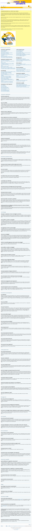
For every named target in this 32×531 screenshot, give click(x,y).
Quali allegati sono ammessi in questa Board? (21, 80)
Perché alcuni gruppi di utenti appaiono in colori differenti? (23, 54)
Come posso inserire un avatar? (5, 66)
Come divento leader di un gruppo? (20, 53)
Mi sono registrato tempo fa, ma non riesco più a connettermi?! (7, 54)
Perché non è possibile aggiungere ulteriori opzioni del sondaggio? (7, 75)
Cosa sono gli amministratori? (19, 50)
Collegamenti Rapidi (1, 6)
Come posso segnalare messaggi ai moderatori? (7, 79)
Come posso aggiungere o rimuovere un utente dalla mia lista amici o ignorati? (23, 65)
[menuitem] (28, 6)
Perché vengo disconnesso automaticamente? (6, 56)
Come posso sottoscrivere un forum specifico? (22, 76)
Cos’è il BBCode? (3, 85)
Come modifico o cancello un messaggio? (6, 72)
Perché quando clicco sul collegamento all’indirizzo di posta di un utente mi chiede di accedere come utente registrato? (8, 68)
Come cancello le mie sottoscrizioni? (20, 77)
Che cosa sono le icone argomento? (5, 91)
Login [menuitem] (30, 6)
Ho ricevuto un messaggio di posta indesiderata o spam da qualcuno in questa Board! (23, 60)
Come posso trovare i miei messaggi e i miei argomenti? (23, 71)
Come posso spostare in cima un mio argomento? (7, 82)
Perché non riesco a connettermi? (5, 53)
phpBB (13, 527)
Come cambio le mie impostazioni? (5, 60)
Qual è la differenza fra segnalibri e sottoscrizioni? (22, 74)
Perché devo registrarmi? (4, 50)
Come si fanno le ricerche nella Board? (21, 68)
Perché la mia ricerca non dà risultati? (20, 69)
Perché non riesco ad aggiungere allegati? (6, 77)
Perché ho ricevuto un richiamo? (5, 78)
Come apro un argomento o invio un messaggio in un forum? (8, 71)
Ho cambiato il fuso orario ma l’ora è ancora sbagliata (7, 63)
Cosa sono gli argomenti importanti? (5, 89)
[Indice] (16, 3)
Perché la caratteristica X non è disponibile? (21, 84)
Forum (5, 6)
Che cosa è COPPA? (3, 51)
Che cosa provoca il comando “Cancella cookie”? (7, 57)
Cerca (2, 7)
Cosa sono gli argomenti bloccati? (5, 90)
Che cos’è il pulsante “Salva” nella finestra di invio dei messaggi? (7, 80)
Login (4, 7)
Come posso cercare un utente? (20, 70)
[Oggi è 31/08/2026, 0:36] (30, 9)
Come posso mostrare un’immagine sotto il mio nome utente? (7, 65)
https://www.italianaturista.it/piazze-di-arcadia (6, 29)
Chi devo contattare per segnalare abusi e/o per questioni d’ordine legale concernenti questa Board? (23, 86)
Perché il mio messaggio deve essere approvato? (7, 81)
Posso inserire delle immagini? (4, 87)
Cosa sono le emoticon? (4, 86)
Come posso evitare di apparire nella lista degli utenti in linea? (7, 61)
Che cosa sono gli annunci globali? (5, 88)
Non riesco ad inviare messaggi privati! (21, 58)
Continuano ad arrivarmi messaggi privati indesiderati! (22, 59)
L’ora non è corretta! (3, 62)
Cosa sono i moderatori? (19, 51)
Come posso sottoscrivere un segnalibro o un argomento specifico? (23, 75)
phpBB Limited (20, 499)
